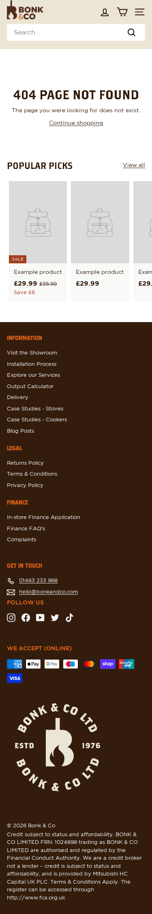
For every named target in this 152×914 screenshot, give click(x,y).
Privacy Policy (25, 485)
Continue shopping (76, 123)
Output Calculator (30, 386)
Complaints (21, 539)
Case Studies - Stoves (35, 409)
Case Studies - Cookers (37, 420)
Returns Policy (25, 463)
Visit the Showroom (32, 353)
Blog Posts (20, 431)
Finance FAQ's (26, 529)
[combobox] (76, 32)
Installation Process (31, 364)
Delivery (17, 397)
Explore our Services (33, 375)
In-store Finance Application (43, 517)
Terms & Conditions (32, 474)
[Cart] (122, 12)
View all (134, 165)
